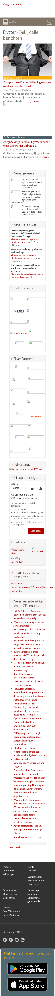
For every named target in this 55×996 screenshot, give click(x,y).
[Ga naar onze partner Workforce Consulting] (36, 381)
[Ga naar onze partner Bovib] (36, 322)
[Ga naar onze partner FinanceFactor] (36, 299)
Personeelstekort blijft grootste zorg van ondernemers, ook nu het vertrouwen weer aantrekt (28, 644)
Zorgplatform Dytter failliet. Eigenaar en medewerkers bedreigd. (27, 84)
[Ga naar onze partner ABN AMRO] (36, 393)
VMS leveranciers (36, 880)
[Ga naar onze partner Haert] (19, 405)
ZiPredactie (25, 90)
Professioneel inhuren (14, 137)
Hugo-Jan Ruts (27, 149)
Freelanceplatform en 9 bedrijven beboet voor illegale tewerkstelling (29, 666)
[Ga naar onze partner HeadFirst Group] (36, 334)
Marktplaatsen (35, 876)
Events (31, 867)
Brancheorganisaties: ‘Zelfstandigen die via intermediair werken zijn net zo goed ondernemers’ (26, 197)
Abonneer (35, 530)
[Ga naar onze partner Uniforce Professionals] (36, 440)
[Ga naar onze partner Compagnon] (19, 334)
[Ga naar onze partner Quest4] (19, 381)
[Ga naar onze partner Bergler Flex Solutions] (19, 452)
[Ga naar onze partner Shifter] (19, 393)
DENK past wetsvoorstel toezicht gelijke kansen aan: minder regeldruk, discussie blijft (29, 751)
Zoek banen (9, 897)
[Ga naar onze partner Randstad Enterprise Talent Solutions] (19, 369)
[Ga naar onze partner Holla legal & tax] (36, 405)
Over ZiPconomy (11, 911)
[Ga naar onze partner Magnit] (19, 322)
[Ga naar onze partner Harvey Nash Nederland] (19, 346)
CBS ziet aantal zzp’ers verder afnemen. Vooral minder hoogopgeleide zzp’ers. (27, 811)
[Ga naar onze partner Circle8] (19, 311)
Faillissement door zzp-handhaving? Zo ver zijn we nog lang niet (28, 763)
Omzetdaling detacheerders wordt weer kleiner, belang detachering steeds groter (26, 711)
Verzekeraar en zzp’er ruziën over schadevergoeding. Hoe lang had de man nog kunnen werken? (29, 785)
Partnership (33, 890)
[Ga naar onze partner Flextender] (36, 311)
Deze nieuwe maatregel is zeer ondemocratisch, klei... (25, 242)
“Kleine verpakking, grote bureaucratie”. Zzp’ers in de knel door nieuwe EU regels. (32, 210)
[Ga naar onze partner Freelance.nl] (36, 416)
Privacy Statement (11, 915)
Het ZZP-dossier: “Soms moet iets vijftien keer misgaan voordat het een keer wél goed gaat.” (29, 614)
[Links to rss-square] (40, 488)
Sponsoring (33, 894)
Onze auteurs (9, 890)
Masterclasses (34, 870)
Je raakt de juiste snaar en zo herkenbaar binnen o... (26, 258)
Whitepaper (9, 874)
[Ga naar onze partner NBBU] (19, 428)
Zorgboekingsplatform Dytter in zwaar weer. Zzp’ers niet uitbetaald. (26, 144)
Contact (7, 907)
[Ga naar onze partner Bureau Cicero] (19, 440)
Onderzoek (8, 870)
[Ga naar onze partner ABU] (36, 428)
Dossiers (7, 867)
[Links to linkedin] (32, 488)
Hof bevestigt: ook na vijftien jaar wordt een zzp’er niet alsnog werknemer (32, 183)
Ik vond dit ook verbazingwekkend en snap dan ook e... (27, 275)
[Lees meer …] (37, 101)
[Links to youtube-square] (16, 488)
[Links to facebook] (25, 488)
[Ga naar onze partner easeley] (36, 369)
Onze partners (10, 894)
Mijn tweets (15, 847)
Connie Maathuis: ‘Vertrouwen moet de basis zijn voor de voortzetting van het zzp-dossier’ (29, 774)
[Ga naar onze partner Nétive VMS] (19, 416)
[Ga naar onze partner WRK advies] (36, 452)
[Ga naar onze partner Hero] (36, 346)
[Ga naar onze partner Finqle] (19, 299)
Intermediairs (34, 884)
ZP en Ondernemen (13, 77)
